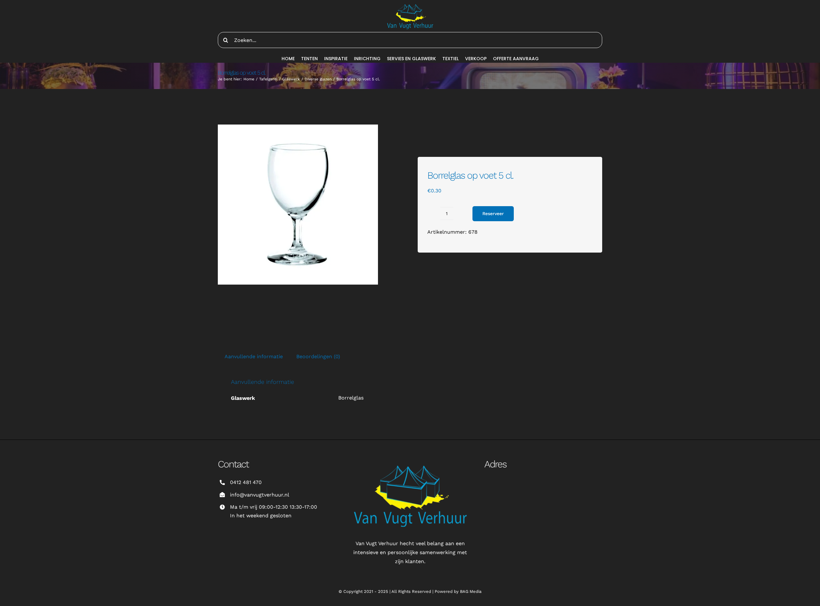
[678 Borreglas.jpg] (298, 205)
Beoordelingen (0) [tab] (318, 356)
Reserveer (493, 213)
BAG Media (470, 591)
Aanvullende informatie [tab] (254, 356)
